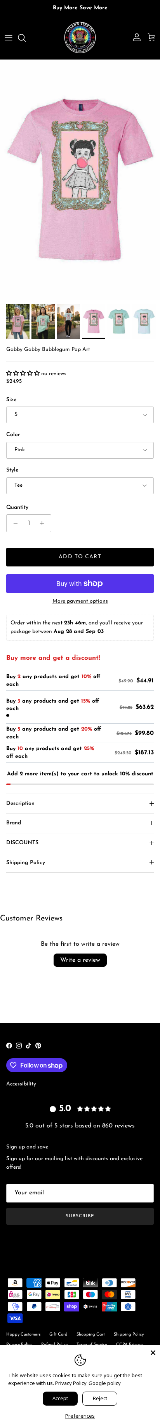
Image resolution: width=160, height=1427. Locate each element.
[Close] (153, 1352)
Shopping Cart (91, 1334)
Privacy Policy (71, 1383)
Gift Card (58, 1334)
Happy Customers (23, 1334)
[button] (23, 374)
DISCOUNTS (22, 843)
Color (13, 435)
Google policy (105, 1383)
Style (12, 470)
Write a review (80, 960)
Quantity (17, 507)
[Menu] (8, 37)
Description (20, 803)
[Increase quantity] (44, 523)
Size (11, 400)
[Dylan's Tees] (80, 37)
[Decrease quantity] (13, 523)
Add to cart (80, 557)
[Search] (25, 37)
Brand (13, 823)
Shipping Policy (25, 863)
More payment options (80, 601)
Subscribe (80, 1216)
